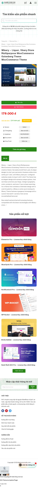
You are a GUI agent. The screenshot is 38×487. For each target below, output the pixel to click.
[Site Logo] (8, 3)
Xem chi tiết (24, 130)
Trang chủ (4, 41)
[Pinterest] (6, 410)
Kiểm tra (24, 141)
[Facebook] (2, 410)
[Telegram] (10, 410)
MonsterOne (13, 41)
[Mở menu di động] (35, 3)
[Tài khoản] (31, 3)
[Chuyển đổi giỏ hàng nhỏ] (25, 3)
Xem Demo (20, 107)
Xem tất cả (19, 371)
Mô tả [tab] (5, 158)
